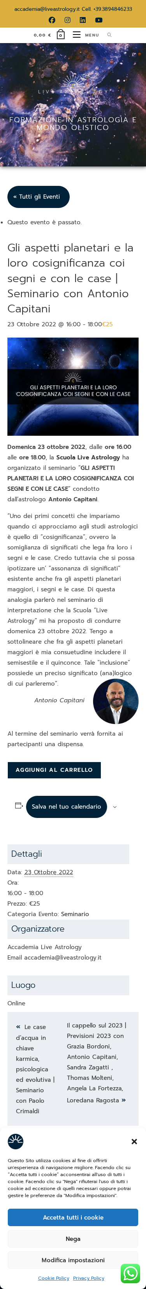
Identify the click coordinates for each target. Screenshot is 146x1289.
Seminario (75, 914)
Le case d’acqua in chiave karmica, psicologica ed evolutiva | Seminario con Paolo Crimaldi (35, 1069)
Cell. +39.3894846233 (107, 9)
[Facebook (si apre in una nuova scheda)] (52, 20)
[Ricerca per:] (107, 35)
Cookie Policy (53, 1278)
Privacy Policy (88, 1278)
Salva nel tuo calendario (66, 806)
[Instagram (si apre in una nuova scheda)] (67, 20)
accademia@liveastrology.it (47, 9)
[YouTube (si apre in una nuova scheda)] (96, 20)
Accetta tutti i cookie (73, 1217)
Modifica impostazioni (73, 1260)
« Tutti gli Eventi (36, 196)
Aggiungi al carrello (54, 770)
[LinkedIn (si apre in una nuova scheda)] (82, 20)
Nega (73, 1239)
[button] (134, 1141)
